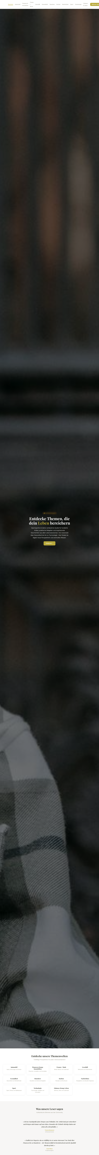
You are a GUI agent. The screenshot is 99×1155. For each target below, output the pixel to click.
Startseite (10, 4)
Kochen (58, 4)
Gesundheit (45, 4)
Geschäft (37, 4)
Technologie (78, 4)
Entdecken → (49, 543)
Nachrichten (65, 4)
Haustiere (52, 4)
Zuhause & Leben (85, 4)
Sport (71, 4)
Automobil (17, 4)
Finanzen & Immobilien (25, 4)
